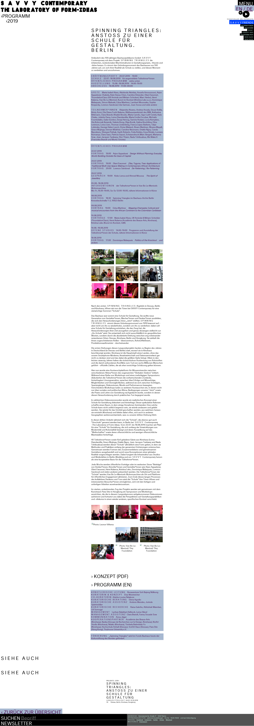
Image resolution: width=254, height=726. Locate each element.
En (239, 8)
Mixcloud (169, 719)
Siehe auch (248, 37)
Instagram (148, 719)
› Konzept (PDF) (109, 575)
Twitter (155, 719)
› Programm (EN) (111, 583)
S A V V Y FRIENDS (241, 22)
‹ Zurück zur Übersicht (31, 711)
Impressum (143, 721)
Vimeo (162, 719)
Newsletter (16, 722)
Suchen (10, 717)
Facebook (140, 719)
